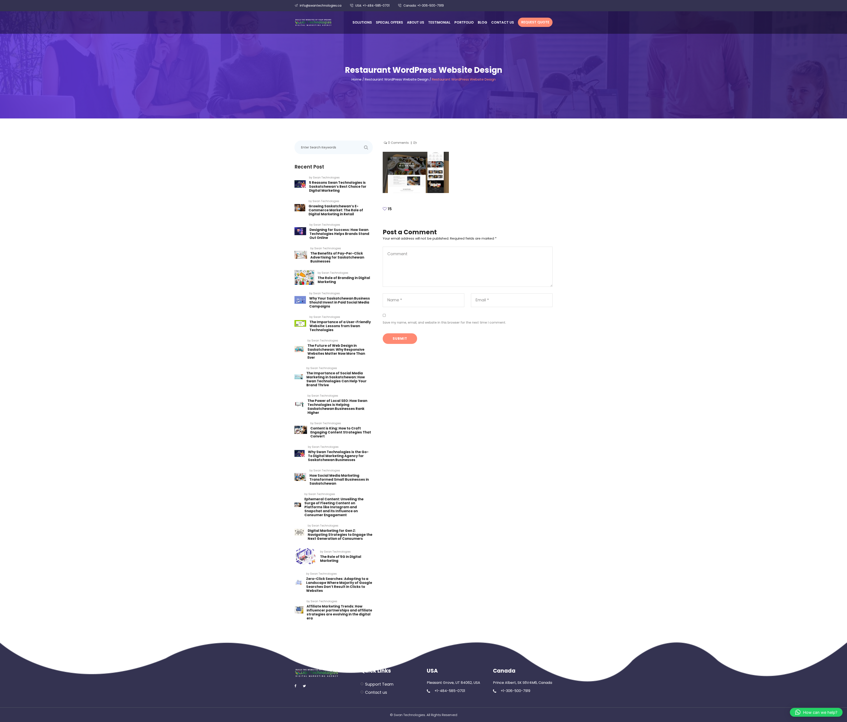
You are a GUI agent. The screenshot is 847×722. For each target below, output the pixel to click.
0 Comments (399, 143)
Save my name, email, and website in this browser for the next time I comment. (444, 322)
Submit (400, 338)
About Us (415, 22)
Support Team (379, 684)
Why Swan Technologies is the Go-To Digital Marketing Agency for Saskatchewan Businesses (338, 456)
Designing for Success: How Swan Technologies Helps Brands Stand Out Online (339, 233)
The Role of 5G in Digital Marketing (340, 558)
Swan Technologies (326, 177)
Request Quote (535, 22)
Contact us (502, 22)
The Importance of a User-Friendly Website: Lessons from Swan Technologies (340, 326)
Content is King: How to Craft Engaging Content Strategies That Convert (340, 432)
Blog (482, 22)
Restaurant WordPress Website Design (397, 79)
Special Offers (389, 22)
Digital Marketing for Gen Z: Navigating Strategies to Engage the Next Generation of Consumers (340, 534)
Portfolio (464, 22)
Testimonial (439, 22)
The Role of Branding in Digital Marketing (344, 280)
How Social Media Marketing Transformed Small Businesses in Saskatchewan (339, 479)
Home (357, 79)
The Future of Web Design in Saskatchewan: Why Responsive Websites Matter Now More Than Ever (336, 351)
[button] (816, 712)
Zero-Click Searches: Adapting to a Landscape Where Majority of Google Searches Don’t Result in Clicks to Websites (339, 584)
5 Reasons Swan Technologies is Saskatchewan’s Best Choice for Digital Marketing (337, 186)
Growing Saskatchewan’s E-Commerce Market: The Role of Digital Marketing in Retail (336, 210)
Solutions (362, 22)
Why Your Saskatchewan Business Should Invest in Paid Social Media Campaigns (339, 302)
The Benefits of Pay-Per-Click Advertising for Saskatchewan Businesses (337, 257)
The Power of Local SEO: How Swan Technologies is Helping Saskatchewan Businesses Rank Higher (337, 406)
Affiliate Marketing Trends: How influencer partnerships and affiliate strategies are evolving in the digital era (339, 612)
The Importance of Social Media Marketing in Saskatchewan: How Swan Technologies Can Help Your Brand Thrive (336, 379)
